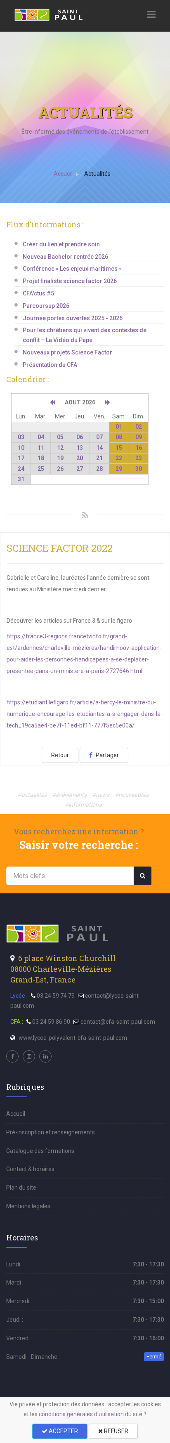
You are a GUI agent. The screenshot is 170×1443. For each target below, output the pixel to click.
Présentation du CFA (50, 364)
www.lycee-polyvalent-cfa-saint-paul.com (73, 1037)
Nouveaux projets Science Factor (67, 352)
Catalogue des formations (40, 1151)
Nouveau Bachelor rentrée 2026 (65, 256)
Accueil (63, 173)
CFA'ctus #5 (38, 293)
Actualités (97, 173)
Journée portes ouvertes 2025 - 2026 (73, 318)
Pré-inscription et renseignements (50, 1132)
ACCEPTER (62, 1431)
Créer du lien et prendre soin (61, 244)
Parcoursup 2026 (46, 305)
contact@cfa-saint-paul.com (117, 1021)
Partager (106, 755)
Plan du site (21, 1187)
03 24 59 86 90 (51, 1021)
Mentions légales (28, 1206)
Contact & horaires (30, 1169)
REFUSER (115, 1431)
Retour (60, 755)
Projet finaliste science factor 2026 (70, 281)
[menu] (49, 14)
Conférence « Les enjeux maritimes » (72, 268)
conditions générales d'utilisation (81, 1414)
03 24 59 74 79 (56, 995)
